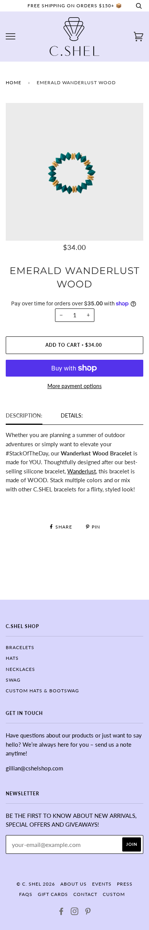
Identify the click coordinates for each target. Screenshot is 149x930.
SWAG (13, 680)
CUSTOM (114, 894)
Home (13, 82)
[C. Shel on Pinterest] (88, 912)
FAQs (25, 894)
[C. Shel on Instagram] (75, 912)
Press (125, 884)
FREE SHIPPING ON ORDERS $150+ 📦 (75, 5)
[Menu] (10, 36)
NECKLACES (20, 669)
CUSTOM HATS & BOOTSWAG (42, 690)
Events (102, 884)
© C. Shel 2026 (35, 884)
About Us (73, 884)
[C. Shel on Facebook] (61, 912)
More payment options (74, 386)
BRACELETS (20, 647)
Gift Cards (53, 894)
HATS (12, 658)
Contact (85, 894)
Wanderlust (81, 471)
